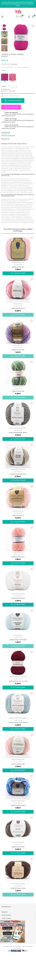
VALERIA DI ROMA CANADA (18, 801)
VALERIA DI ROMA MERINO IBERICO (18, 428)
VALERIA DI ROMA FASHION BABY (18, 640)
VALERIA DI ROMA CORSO (18, 759)
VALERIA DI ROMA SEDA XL (18, 308)
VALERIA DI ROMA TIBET (18, 350)
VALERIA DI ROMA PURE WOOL (18, 469)
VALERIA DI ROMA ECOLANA (18, 883)
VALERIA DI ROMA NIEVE (18, 262)
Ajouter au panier (14, 101)
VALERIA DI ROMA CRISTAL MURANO (18, 718)
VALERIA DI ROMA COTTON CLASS (18, 676)
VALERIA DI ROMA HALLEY (18, 557)
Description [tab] (5, 132)
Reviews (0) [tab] (5, 139)
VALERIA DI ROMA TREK (18, 391)
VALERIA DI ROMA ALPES (18, 842)
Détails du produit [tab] (8, 136)
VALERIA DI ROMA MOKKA (18, 594)
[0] (33, 16)
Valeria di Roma (18, 304)
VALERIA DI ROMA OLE (18, 511)
